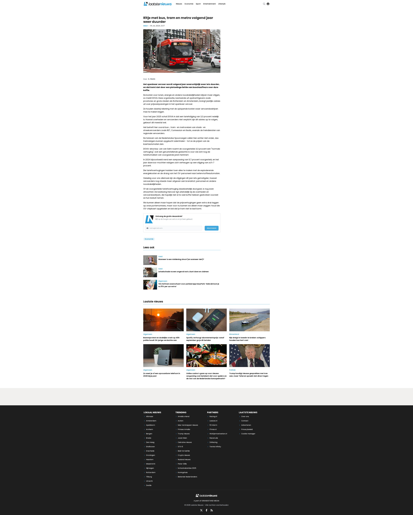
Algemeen (162, 281)
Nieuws (179, 4)
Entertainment (209, 4)
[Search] (264, 4)
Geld (145, 26)
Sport (198, 4)
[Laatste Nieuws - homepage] (158, 4)
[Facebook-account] (206, 510)
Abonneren (211, 228)
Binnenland (234, 334)
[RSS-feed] (211, 510)
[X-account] (201, 510)
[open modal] (268, 4)
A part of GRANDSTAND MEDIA (206, 501)
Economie (189, 4)
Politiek (232, 370)
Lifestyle (221, 4)
